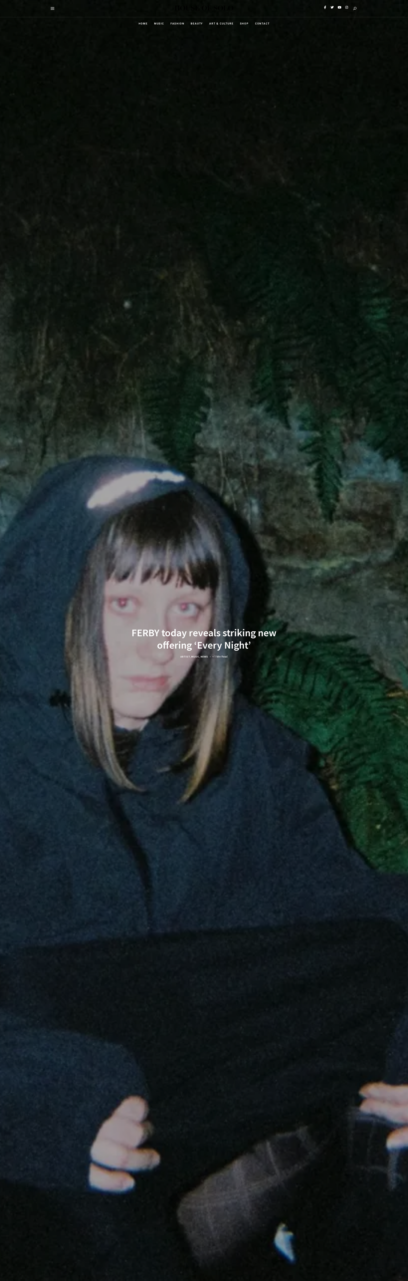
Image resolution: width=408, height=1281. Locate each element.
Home (143, 23)
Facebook (325, 8)
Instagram (346, 8)
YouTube (339, 8)
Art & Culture (221, 23)
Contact (262, 23)
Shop (244, 23)
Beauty (197, 23)
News (204, 656)
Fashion (177, 23)
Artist (185, 656)
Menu (52, 8)
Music (159, 23)
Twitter (332, 8)
